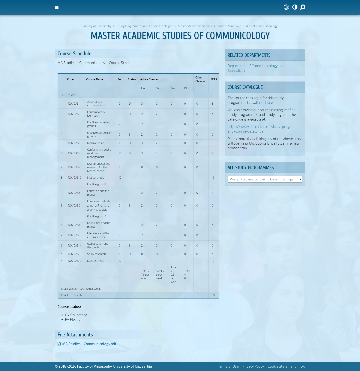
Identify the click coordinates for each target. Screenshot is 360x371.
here (269, 102)
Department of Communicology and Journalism (256, 67)
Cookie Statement (282, 366)
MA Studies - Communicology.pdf (89, 344)
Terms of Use (228, 366)
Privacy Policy (253, 366)
